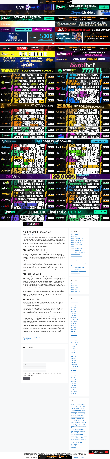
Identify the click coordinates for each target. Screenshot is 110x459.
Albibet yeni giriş (74, 440)
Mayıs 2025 (73, 305)
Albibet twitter (79, 437)
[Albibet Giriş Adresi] (33, 223)
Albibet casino (73, 415)
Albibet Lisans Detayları (76, 248)
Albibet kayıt (77, 429)
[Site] (27, 76)
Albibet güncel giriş (28, 338)
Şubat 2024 (73, 329)
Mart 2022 (73, 374)
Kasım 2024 (74, 311)
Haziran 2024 (74, 321)
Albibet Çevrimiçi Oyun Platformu (78, 267)
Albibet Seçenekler (75, 254)
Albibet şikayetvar (75, 445)
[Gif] (55, 106)
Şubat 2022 (73, 375)
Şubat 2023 (73, 352)
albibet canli (83, 408)
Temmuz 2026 (74, 302)
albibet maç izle (76, 431)
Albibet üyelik (74, 444)
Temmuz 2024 (74, 319)
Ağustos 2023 (74, 340)
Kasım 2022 (73, 358)
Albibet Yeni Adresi (82, 223)
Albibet (50, 223)
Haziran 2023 (74, 344)
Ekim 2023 (73, 337)
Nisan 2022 (73, 372)
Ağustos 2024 (74, 317)
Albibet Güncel (74, 424)
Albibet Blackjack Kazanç (77, 238)
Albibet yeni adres (77, 439)
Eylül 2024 (73, 315)
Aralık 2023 (73, 333)
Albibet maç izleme (82, 431)
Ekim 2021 (73, 383)
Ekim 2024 (73, 313)
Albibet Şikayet (65, 223)
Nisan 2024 (73, 325)
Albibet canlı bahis (76, 410)
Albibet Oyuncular (75, 261)
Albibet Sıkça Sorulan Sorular (37, 337)
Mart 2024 (73, 327)
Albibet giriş (76, 420)
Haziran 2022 (74, 368)
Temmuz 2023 (74, 342)
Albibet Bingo (74, 259)
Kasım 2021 (73, 381)
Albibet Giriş (56, 223)
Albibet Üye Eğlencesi (76, 242)
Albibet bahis (74, 406)
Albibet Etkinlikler (75, 258)
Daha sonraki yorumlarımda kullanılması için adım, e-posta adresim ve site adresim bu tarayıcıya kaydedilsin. (44, 374)
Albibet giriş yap (82, 422)
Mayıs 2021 (73, 393)
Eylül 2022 (73, 362)
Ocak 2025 (73, 309)
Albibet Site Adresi (75, 273)
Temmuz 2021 (74, 389)
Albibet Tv (80, 436)
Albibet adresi (81, 404)
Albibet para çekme (77, 434)
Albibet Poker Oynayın (28, 339)
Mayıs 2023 (73, 346)
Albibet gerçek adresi (77, 418)
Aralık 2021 (73, 379)
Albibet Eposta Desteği (76, 244)
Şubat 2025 (73, 307)
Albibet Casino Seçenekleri (77, 240)
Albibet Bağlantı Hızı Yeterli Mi (78, 252)
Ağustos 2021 (74, 387)
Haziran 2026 (74, 304)
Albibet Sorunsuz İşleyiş (76, 250)
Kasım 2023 (74, 335)
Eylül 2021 (73, 385)
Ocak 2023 (73, 354)
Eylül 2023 (73, 339)
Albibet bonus (77, 408)
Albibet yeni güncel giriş (78, 442)
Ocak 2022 (73, 377)
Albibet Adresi (74, 234)
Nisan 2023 (73, 348)
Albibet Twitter (73, 223)
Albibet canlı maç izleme (81, 413)
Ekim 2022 (73, 360)
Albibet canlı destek (28, 337)
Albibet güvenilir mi (76, 428)
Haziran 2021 (74, 391)
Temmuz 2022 (74, 366)
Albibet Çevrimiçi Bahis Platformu (78, 271)
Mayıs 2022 (73, 370)
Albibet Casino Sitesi (79, 417)
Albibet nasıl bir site (76, 432)
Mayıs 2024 (73, 323)
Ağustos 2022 (74, 364)
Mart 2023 (73, 350)
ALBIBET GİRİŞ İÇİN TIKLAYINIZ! (55, 44)
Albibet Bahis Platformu (76, 256)
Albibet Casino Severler (76, 269)
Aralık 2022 (73, 356)
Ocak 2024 (73, 331)
